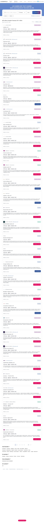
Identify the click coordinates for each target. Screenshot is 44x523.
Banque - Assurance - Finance (11, 456)
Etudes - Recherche (34, 451)
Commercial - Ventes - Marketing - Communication (10, 451)
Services (18, 456)
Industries (3, 456)
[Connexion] (38, 2)
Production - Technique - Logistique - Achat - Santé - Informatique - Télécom (15, 448)
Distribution (22, 456)
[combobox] (11, 12)
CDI (2, 465)
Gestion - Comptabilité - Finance (25, 451)
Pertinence (37, 21)
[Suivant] (31, 445)
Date (40, 21)
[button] (24, 12)
